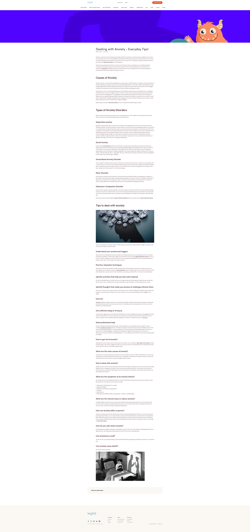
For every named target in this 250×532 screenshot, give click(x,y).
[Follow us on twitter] (94, 521)
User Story (124, 7)
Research (115, 7)
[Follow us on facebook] (88, 521)
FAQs (109, 520)
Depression (140, 7)
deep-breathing (120, 270)
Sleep (151, 7)
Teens (163, 7)
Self (147, 7)
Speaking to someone (106, 327)
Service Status (121, 520)
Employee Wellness (94, 7)
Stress (158, 7)
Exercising (98, 302)
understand (104, 68)
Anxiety (132, 7)
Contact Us (120, 522)
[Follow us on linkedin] (96, 521)
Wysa (146, 292)
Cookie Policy (130, 522)
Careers (109, 519)
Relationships (107, 7)
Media (109, 522)
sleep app (145, 317)
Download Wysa (121, 519)
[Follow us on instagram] (91, 521)
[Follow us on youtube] (99, 521)
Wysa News (84, 7)
